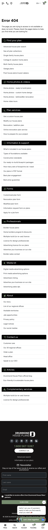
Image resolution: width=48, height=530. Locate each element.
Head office (7, 356)
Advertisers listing (10, 278)
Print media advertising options (15, 273)
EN (37, 3)
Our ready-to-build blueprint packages (18, 162)
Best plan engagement (12, 175)
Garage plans (8, 69)
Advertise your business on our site (17, 249)
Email (5, 489)
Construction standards (12, 158)
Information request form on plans (16, 208)
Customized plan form (12, 195)
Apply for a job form (11, 212)
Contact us (24, 451)
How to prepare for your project (15, 134)
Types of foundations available (15, 153)
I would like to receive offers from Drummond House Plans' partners (25, 496)
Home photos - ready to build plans (17, 88)
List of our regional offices (13, 306)
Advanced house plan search (14, 47)
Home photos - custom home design (17, 92)
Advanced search (24, 457)
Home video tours (10, 101)
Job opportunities (10, 315)
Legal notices (8, 324)
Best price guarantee (11, 180)
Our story (7, 302)
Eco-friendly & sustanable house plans (18, 380)
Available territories (11, 311)
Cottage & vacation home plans (15, 60)
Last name (7, 482)
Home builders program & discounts (17, 232)
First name (7, 475)
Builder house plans (11, 228)
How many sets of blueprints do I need (18, 167)
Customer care (9, 343)
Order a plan (8, 352)
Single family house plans (13, 55)
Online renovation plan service (15, 130)
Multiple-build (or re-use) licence (16, 236)
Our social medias (10, 328)
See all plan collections (12, 51)
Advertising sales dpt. (11, 287)
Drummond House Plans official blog (17, 376)
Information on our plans (24, 460)
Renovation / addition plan (13, 125)
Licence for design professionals (16, 241)
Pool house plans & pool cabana (16, 73)
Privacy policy (8, 319)
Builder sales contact (11, 254)
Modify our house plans (12, 121)
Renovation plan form (11, 199)
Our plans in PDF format (12, 171)
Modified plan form (10, 204)
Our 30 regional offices (12, 348)
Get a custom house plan (13, 116)
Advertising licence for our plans (16, 245)
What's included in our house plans (17, 149)
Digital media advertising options (16, 269)
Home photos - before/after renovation (18, 97)
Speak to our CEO (10, 361)
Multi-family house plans (13, 64)
